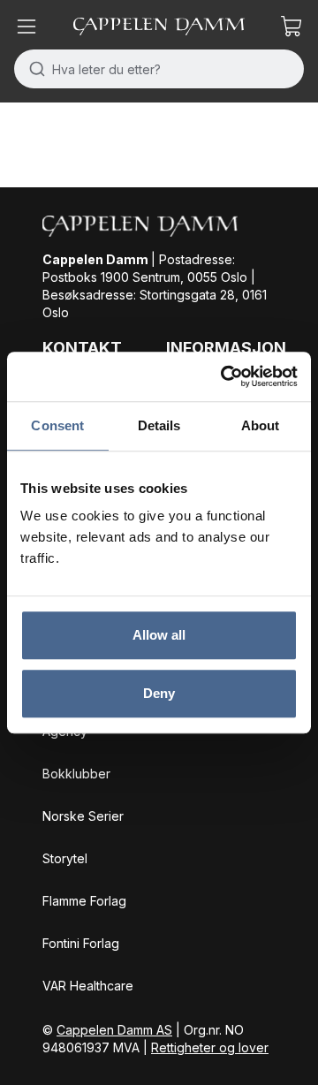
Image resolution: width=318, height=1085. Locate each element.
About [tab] (260, 425)
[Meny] (26, 26)
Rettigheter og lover (210, 1047)
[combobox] (159, 68)
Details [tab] (159, 425)
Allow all (159, 634)
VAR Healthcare (87, 985)
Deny (159, 693)
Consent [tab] (57, 425)
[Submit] (33, 68)
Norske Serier (83, 815)
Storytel (64, 858)
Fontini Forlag (80, 943)
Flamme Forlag (84, 900)
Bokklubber (76, 773)
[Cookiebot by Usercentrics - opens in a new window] (224, 376)
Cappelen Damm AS (114, 1029)
